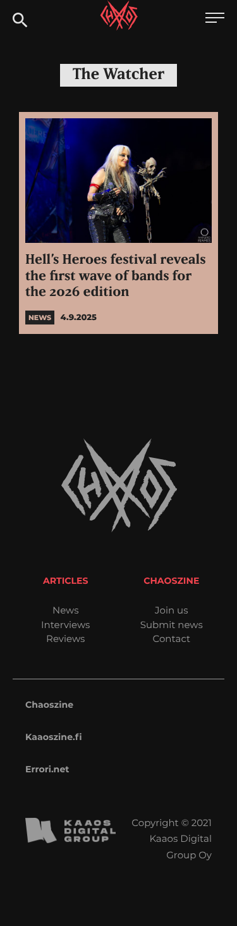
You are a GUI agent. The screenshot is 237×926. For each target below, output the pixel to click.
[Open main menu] (214, 19)
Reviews (65, 638)
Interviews (65, 624)
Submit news (171, 624)
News (65, 610)
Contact (171, 638)
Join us (171, 610)
